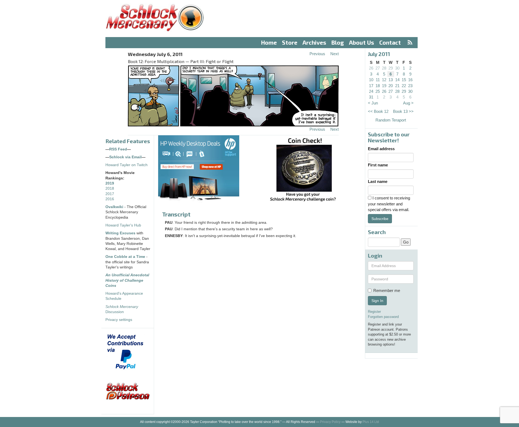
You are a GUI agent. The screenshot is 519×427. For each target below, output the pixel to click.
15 (404, 79)
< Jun (373, 103)
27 (377, 68)
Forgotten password (383, 317)
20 (390, 85)
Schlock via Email (125, 157)
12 (384, 79)
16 (410, 79)
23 (410, 85)
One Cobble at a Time (125, 257)
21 (397, 85)
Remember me (386, 290)
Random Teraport (390, 120)
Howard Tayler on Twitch (126, 165)
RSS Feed (118, 149)
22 (404, 85)
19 (384, 85)
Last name (377, 181)
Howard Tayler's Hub (123, 225)
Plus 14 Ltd (370, 422)
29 (390, 68)
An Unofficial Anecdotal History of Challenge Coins (127, 280)
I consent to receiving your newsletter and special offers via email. (389, 204)
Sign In (377, 300)
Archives (314, 42)
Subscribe (379, 218)
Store (289, 42)
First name (378, 165)
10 (371, 79)
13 (390, 79)
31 (371, 97)
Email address (381, 148)
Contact (390, 42)
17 (371, 85)
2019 (109, 183)
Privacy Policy (330, 422)
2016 (109, 199)
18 (377, 85)
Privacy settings (118, 320)
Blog (337, 42)
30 (397, 68)
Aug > (408, 103)
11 (378, 79)
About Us (361, 42)
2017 (109, 194)
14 (397, 79)
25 (377, 91)
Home (269, 42)
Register (374, 312)
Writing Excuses (120, 233)
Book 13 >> (403, 111)
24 (371, 91)
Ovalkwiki (114, 207)
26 (371, 68)
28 (384, 68)
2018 (109, 188)
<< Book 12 (378, 111)
